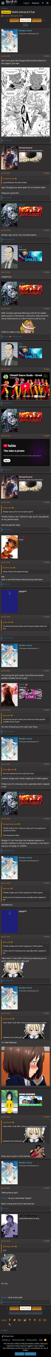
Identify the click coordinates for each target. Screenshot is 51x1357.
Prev (14, 20)
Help (40, 1340)
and (13, 336)
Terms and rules (18, 1340)
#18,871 (47, 671)
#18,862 (47, 173)
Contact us (6, 1340)
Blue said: (6, 715)
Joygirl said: (7, 1018)
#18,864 (47, 272)
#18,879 (47, 1188)
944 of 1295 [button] (25, 20)
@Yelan (4, 1297)
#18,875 (47, 883)
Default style (9, 1336)
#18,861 (47, 56)
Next (36, 20)
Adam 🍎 (23, 684)
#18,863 (47, 230)
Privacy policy (31, 1340)
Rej (20, 246)
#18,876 (47, 937)
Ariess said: (7, 507)
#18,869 (47, 562)
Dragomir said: (8, 178)
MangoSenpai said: (10, 824)
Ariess (22, 204)
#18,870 (47, 617)
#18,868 (47, 502)
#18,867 (47, 436)
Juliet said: (7, 622)
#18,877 (47, 1013)
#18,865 (47, 308)
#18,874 (47, 819)
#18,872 (47, 710)
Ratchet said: (8, 567)
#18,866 (47, 369)
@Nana (4, 1198)
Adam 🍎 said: (8, 769)
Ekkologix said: (9, 1246)
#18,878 (47, 1117)
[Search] (47, 3)
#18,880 (47, 1241)
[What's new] (43, 3)
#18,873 (47, 764)
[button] (3, 3)
